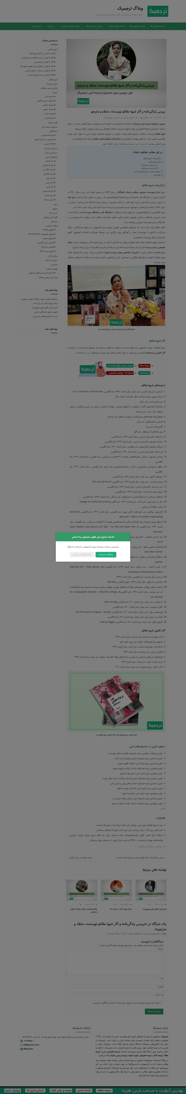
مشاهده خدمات (106, 554)
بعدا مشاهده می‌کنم (82, 554)
